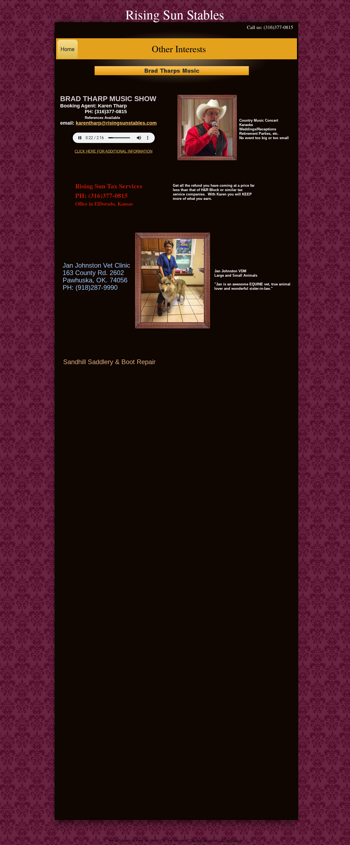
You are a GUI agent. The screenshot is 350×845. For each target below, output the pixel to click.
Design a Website (201, 840)
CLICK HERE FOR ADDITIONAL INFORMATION (113, 151)
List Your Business (230, 840)
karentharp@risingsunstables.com (116, 123)
